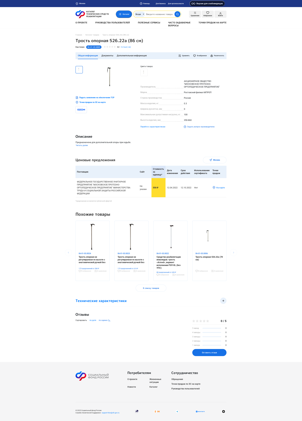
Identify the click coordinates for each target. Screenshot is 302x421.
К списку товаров (151, 288)
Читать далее (82, 145)
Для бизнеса (161, 3)
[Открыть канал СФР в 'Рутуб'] (137, 411)
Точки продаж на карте (212, 22)
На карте (220, 187)
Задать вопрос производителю (201, 127)
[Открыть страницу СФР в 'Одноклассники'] (157, 411)
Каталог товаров (92, 35)
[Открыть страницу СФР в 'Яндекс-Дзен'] (223, 411)
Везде (138, 14)
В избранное (202, 56)
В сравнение (102, 271)
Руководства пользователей (112, 22)
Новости (131, 387)
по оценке (103, 320)
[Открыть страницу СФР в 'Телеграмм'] (177, 411)
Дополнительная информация (132, 55)
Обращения (177, 379)
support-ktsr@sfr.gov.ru (110, 413)
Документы (107, 55)
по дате (93, 320)
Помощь (146, 3)
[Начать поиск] (177, 14)
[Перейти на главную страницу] (92, 14)
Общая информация (88, 55)
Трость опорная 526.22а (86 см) (109, 40)
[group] (112, 78)
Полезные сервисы (149, 22)
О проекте (81, 22)
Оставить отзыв (209, 352)
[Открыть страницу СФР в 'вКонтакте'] (200, 411)
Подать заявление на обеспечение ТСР (96, 97)
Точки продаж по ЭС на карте (92, 102)
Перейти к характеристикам (152, 127)
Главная (79, 35)
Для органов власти (176, 3)
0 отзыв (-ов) (126, 47)
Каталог (153, 387)
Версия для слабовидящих (209, 3)
